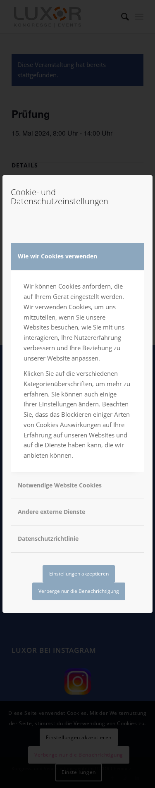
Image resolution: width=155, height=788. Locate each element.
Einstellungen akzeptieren (79, 573)
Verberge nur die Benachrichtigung (78, 591)
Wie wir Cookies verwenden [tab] (57, 256)
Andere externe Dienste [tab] (51, 512)
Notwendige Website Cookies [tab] (60, 485)
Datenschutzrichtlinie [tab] (48, 538)
